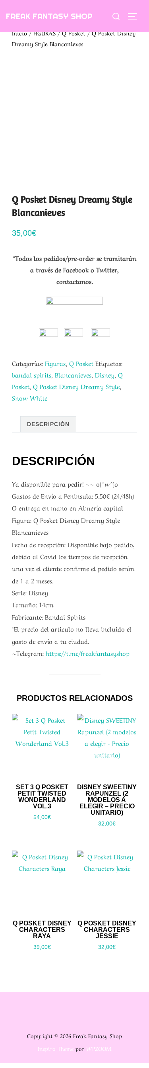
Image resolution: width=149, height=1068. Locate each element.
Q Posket (73, 32)
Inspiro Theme (56, 1048)
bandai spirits (31, 374)
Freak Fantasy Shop (49, 16)
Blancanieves (73, 374)
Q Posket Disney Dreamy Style (76, 386)
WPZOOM (98, 1048)
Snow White (29, 397)
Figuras (55, 363)
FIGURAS (44, 32)
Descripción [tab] (48, 424)
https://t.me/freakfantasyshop (88, 652)
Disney (104, 374)
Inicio (19, 32)
